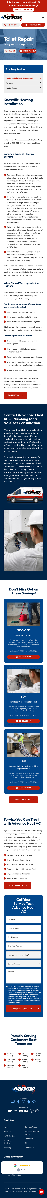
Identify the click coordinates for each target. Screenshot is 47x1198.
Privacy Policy (21, 1192)
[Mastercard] (21, 1111)
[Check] (37, 1111)
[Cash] (32, 1111)
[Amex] (15, 1111)
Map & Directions (14, 1175)
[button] (43, 17)
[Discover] (10, 1111)
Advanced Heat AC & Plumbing (29, 140)
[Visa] (26, 1111)
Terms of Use (9, 1192)
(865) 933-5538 (17, 143)
